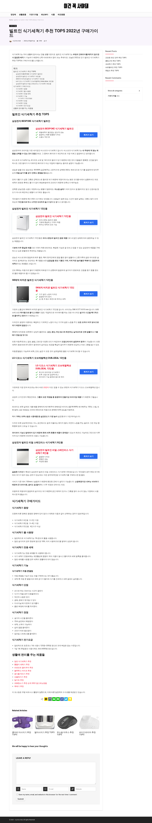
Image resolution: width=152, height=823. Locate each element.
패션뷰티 (44, 14)
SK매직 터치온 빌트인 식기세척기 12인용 (30, 79)
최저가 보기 (89, 135)
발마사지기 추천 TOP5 (44, 732)
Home (11, 20)
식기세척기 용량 (21, 89)
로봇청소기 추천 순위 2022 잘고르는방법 (30, 683)
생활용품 (22, 14)
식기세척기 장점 (21, 103)
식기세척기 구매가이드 (21, 86)
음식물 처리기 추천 (21, 674)
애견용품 (61, 14)
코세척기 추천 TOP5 (112, 64)
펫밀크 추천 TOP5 (112, 71)
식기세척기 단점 (21, 101)
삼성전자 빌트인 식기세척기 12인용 (28, 76)
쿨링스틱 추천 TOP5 (112, 61)
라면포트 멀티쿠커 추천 (23, 668)
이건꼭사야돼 (16, 41)
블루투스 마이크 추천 (22, 671)
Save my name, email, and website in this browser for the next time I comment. (48, 795)
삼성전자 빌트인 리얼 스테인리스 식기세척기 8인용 (33, 84)
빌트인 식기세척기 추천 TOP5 (24, 71)
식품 (53, 14)
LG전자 (46, 387)
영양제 (13, 14)
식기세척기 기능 (21, 96)
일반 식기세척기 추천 (22, 661)
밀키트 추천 (19, 680)
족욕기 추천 (19, 686)
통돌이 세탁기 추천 (21, 664)
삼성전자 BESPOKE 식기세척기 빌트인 (29, 74)
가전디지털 (33, 14)
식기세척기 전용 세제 (23, 94)
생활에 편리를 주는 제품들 (23, 108)
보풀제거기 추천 (20, 677)
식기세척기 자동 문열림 (25, 98)
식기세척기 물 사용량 (23, 91)
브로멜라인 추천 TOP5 (113, 67)
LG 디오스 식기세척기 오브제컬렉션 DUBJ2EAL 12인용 (35, 81)
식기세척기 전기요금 (23, 106)
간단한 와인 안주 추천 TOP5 (115, 58)
